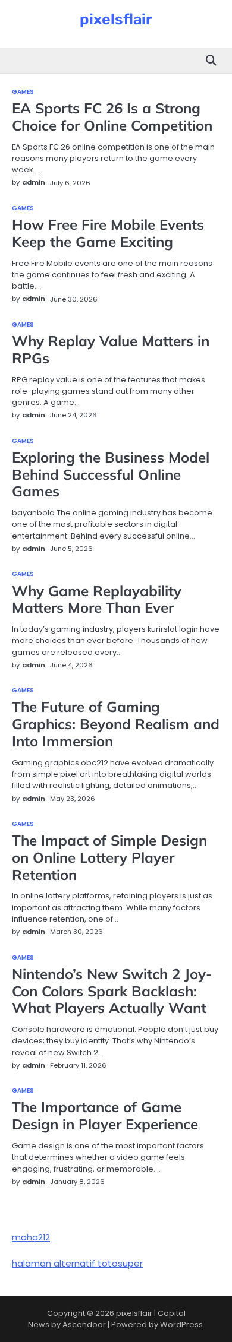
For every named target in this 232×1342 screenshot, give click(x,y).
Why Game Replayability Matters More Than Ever (96, 599)
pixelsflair (116, 19)
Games (23, 92)
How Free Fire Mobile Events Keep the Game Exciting (108, 233)
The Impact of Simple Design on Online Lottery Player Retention (109, 857)
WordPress (181, 1324)
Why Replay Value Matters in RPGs (110, 349)
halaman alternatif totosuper (77, 1263)
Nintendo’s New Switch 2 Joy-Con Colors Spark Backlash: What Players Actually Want (112, 991)
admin (33, 182)
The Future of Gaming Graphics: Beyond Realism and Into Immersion (116, 724)
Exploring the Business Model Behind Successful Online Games (110, 474)
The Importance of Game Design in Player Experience (105, 1115)
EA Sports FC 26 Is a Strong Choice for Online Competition (112, 116)
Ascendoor (84, 1324)
